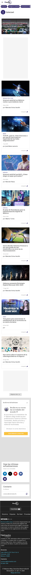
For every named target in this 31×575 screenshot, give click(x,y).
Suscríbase (16, 433)
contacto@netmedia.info (8, 561)
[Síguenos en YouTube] (15, 474)
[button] (2, 2)
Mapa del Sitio (15, 573)
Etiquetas (12, 514)
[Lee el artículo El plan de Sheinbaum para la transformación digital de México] (15, 207)
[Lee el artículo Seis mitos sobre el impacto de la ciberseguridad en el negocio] (15, 352)
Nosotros (5, 514)
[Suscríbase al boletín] (5, 479)
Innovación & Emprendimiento (22, 6)
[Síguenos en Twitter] (10, 474)
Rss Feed (19, 514)
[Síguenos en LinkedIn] (5, 474)
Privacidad (27, 514)
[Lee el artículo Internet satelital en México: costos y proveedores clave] (15, 97)
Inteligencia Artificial (6, 6)
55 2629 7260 (4, 563)
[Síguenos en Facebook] (21, 474)
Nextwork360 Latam (7, 522)
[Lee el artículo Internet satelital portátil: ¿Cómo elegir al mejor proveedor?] (15, 171)
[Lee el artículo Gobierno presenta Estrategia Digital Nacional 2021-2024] (15, 281)
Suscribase (14, 509)
